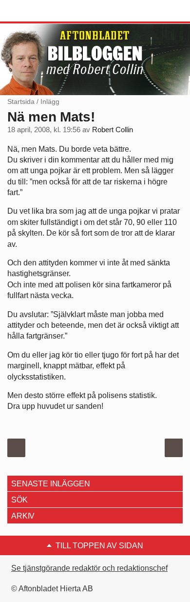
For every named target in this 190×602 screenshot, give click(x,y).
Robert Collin (112, 130)
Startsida (21, 101)
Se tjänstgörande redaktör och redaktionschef (89, 568)
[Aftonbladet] (43, 11)
